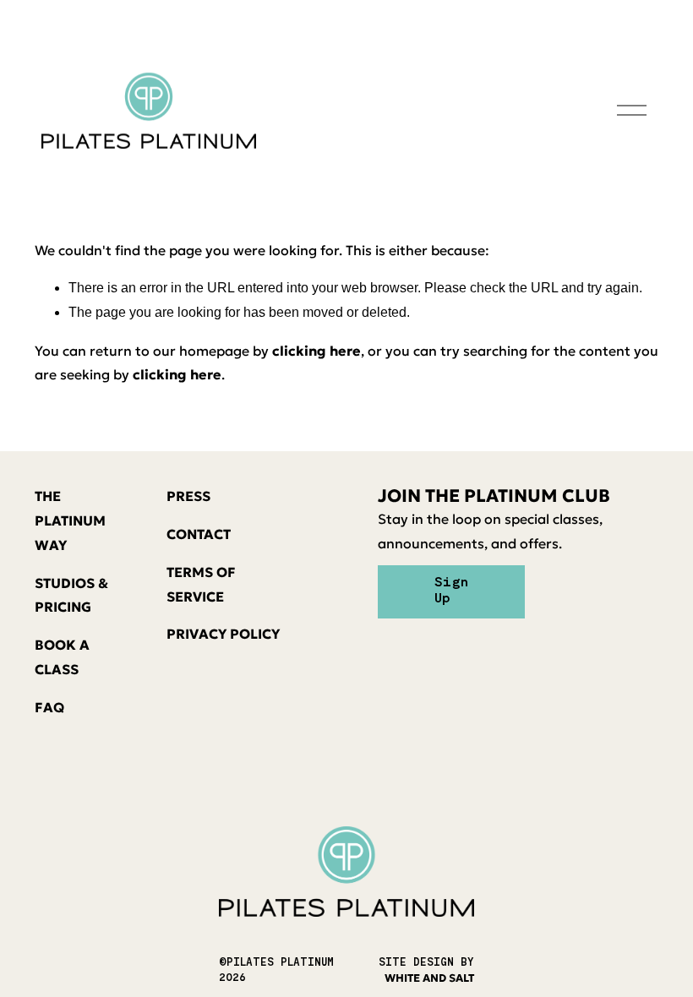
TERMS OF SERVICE (201, 584)
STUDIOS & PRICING (71, 595)
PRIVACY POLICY (223, 633)
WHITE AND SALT (429, 978)
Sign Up (451, 591)
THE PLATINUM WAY (70, 520)
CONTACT (198, 534)
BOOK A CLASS (62, 657)
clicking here (316, 350)
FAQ (49, 707)
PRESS (188, 496)
